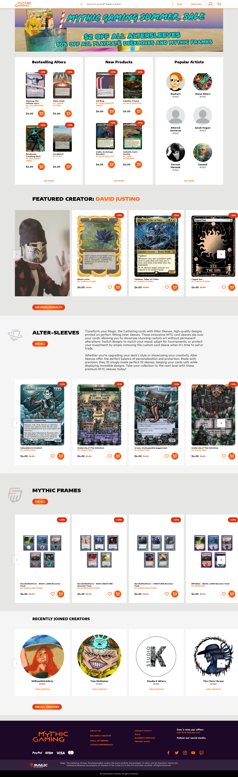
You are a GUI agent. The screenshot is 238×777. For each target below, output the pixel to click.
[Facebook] (168, 753)
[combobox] (102, 4)
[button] (221, 254)
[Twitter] (177, 753)
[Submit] (81, 4)
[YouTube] (193, 753)
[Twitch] (201, 753)
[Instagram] (185, 753)
